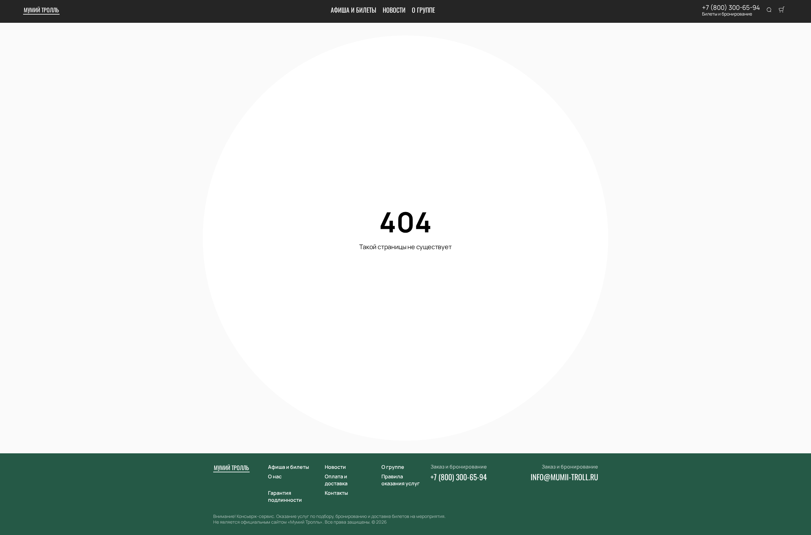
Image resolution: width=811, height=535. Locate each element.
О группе (423, 10)
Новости (394, 10)
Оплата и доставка (336, 480)
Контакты (336, 492)
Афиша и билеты (353, 10)
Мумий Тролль (41, 10)
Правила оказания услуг (400, 480)
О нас (275, 476)
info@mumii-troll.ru (564, 476)
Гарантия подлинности (285, 496)
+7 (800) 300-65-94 (731, 7)
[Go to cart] (781, 10)
